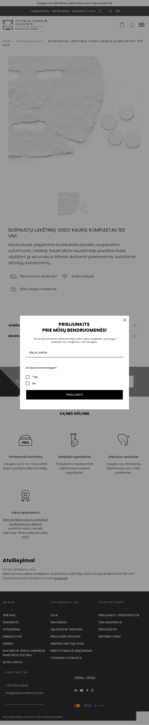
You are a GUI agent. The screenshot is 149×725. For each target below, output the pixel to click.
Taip (35, 377)
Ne (34, 383)
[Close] (124, 320)
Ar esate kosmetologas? (41, 368)
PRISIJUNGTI (74, 395)
